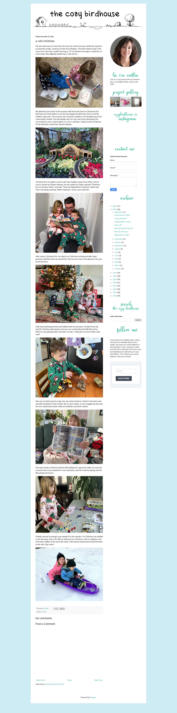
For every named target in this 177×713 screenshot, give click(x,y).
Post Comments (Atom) (55, 684)
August (118, 249)
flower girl (118, 225)
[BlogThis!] (57, 608)
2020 (115, 276)
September (119, 246)
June (117, 255)
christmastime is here (122, 222)
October (118, 242)
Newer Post (40, 680)
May (117, 259)
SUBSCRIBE (124, 378)
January (118, 269)
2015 (115, 292)
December (119, 212)
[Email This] (54, 608)
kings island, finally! (121, 235)
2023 (115, 206)
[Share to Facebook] (61, 608)
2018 (115, 283)
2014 (115, 296)
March (117, 265)
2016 (115, 289)
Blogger (93, 697)
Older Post (98, 680)
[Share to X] (59, 608)
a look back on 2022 (122, 215)
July (116, 252)
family (44, 612)
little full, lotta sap (121, 232)
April (117, 262)
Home (69, 680)
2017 (115, 286)
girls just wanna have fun (123, 228)
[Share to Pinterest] (63, 608)
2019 (115, 279)
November (119, 239)
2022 (115, 209)
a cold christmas (120, 218)
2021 (115, 273)
